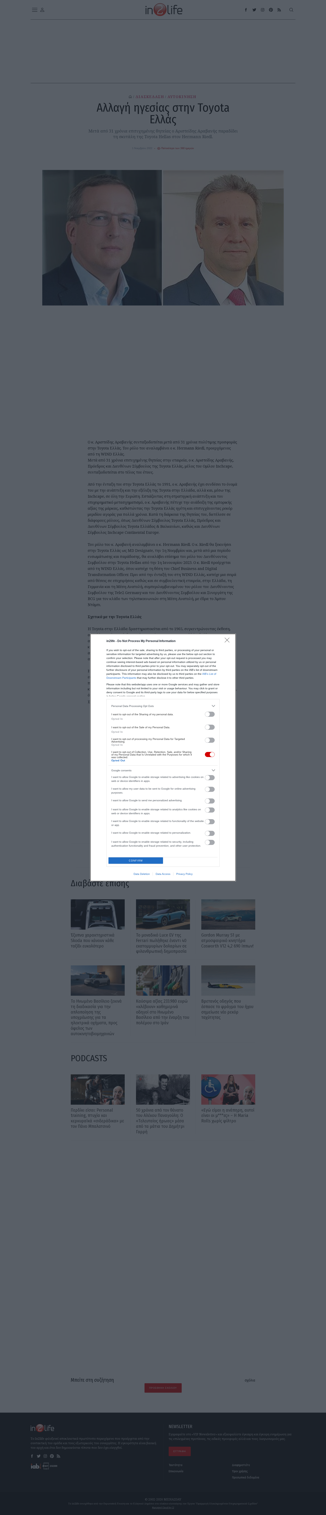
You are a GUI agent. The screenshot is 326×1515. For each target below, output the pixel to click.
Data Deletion (142, 873)
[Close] (228, 641)
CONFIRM (136, 860)
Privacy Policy (184, 873)
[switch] (210, 714)
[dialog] (163, 757)
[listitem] (163, 706)
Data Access (163, 873)
